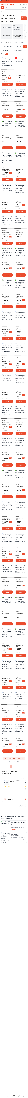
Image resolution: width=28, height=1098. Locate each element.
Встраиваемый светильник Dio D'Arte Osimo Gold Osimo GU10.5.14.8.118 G (6, 518)
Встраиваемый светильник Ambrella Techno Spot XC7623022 (20, 518)
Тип (2, 42)
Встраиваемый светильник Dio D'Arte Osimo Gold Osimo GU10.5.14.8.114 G (20, 391)
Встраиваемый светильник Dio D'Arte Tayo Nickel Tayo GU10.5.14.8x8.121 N (7, 741)
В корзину (7, 84)
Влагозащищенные (7, 46)
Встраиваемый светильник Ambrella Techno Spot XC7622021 (20, 233)
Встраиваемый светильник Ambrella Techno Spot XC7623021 (20, 646)
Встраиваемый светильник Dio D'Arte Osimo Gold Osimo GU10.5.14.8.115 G (20, 487)
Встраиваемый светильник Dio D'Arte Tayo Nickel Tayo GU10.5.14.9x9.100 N (20, 106)
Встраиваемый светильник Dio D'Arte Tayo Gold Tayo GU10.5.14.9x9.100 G (7, 170)
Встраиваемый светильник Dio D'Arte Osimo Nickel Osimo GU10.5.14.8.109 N (20, 297)
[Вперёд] (20, 766)
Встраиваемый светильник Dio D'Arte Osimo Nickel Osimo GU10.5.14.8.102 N (7, 423)
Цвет (15, 42)
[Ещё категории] (25, 31)
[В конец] (23, 766)
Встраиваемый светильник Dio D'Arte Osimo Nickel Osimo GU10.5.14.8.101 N (20, 455)
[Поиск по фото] (23, 8)
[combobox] (16, 8)
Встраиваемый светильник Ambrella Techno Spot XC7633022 (20, 423)
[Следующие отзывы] (24, 805)
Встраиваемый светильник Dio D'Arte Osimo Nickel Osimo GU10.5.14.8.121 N (20, 709)
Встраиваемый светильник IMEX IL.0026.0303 (20, 170)
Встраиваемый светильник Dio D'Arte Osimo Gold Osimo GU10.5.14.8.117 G (6, 455)
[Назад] (8, 766)
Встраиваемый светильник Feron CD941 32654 (20, 74)
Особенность (8, 42)
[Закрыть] (26, 1)
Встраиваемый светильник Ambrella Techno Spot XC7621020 (6, 709)
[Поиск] (25, 8)
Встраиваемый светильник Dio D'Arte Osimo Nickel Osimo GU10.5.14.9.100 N (20, 201)
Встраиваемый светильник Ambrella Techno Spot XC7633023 (6, 487)
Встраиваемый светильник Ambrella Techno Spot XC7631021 (6, 297)
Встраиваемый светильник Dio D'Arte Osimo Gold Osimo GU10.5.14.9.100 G (7, 74)
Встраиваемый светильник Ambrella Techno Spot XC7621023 (6, 614)
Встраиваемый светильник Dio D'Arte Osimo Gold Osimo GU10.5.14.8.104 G (20, 677)
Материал (21, 42)
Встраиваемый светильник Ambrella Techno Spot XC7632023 (6, 582)
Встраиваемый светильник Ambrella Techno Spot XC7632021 (6, 106)
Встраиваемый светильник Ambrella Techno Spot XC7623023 (20, 328)
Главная (3, 12)
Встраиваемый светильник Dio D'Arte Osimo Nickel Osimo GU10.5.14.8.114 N (20, 741)
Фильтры (6, 50)
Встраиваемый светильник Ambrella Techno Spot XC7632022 (20, 138)
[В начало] (5, 766)
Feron (17, 71)
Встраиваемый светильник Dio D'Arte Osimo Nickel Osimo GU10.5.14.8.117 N (20, 265)
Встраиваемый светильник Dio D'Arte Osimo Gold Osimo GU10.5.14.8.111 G (6, 360)
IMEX (3, 135)
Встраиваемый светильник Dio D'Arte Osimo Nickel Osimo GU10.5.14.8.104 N (7, 677)
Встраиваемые (16, 12)
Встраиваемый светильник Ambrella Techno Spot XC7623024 (20, 614)
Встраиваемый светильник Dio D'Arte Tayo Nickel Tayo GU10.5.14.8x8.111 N (7, 233)
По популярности (16, 50)
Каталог (9, 12)
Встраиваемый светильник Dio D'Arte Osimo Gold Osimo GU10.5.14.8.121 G (6, 328)
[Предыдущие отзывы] (20, 805)
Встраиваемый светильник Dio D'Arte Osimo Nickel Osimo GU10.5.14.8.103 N (7, 646)
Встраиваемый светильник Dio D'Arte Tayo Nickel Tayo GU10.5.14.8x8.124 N (20, 360)
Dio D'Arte (4, 71)
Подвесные (18, 46)
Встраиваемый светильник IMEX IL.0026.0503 (6, 138)
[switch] (6, 54)
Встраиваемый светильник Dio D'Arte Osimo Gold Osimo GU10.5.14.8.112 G (20, 582)
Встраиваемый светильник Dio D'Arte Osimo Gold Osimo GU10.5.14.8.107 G (20, 550)
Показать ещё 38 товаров (13, 758)
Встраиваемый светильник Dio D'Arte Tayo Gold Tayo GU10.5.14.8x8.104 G (7, 265)
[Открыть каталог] (2, 7)
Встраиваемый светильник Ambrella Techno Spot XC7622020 (6, 201)
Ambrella (4, 103)
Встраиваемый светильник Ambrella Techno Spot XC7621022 (6, 391)
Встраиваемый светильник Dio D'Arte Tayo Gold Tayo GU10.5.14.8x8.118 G (7, 550)
